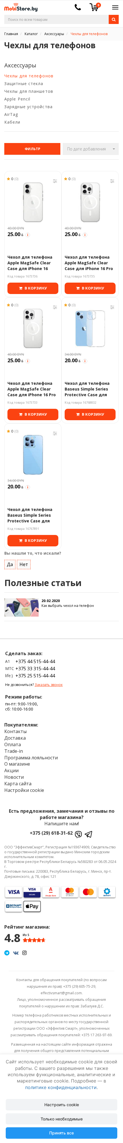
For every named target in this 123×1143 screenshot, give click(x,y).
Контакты (15, 731)
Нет (23, 564)
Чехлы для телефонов (28, 76)
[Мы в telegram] (6, 952)
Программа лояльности (31, 757)
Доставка (15, 738)
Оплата (12, 744)
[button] (91, 149)
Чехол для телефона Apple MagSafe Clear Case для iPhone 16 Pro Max (31, 390)
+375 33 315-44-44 (35, 668)
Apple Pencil (17, 99)
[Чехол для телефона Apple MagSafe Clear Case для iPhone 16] (33, 202)
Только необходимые (62, 1118)
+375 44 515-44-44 (35, 661)
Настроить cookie (61, 1104)
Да (10, 564)
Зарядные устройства (28, 106)
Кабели (12, 122)
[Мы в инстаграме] (24, 952)
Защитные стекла (23, 83)
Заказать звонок (49, 684)
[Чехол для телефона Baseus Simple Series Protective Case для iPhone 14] (90, 328)
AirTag (11, 114)
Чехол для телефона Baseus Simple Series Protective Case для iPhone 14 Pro (29, 516)
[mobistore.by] (18, 5)
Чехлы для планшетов (28, 91)
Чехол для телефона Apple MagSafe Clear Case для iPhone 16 (29, 262)
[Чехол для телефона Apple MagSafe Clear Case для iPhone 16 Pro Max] (33, 328)
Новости (14, 777)
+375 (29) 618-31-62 (51, 833)
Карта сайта (17, 783)
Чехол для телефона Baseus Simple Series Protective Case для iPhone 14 (87, 390)
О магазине (17, 764)
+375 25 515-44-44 (35, 676)
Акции (11, 770)
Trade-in (13, 751)
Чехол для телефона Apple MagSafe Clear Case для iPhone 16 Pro (89, 262)
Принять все (61, 1132)
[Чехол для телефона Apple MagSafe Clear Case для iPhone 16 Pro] (90, 202)
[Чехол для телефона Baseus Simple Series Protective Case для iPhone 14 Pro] (33, 454)
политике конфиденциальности (61, 1087)
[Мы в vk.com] (16, 952)
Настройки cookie (24, 790)
